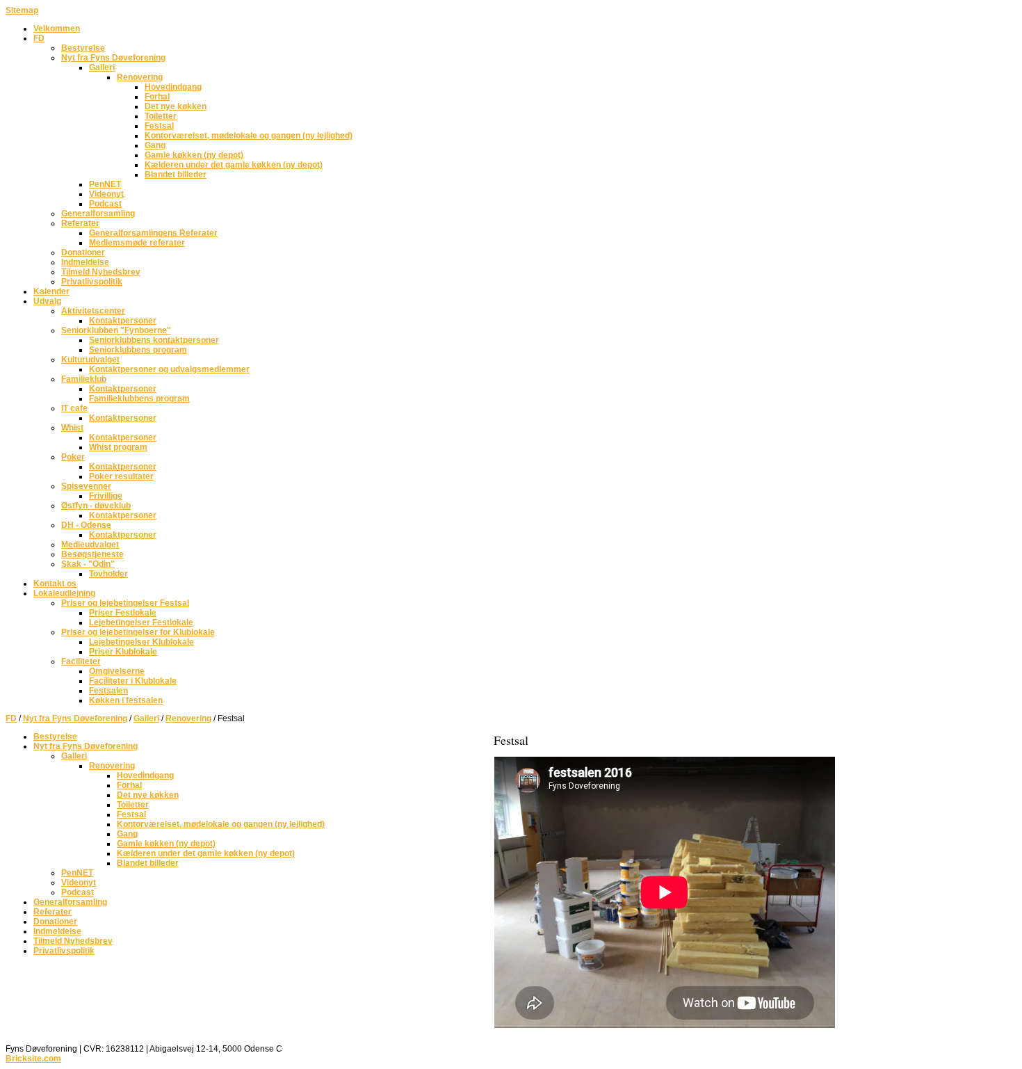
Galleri (146, 718)
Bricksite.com (33, 1058)
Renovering (188, 718)
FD (11, 718)
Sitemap (22, 10)
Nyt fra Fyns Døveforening (75, 718)
